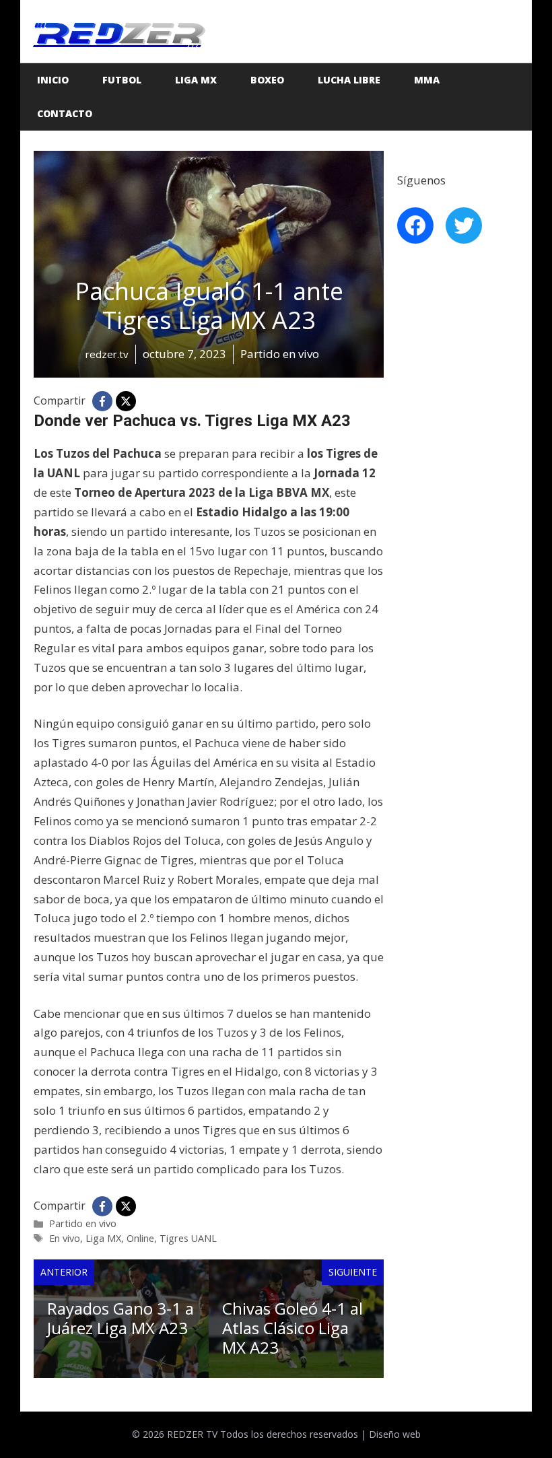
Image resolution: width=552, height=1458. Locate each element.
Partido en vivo (82, 1223)
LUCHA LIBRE (349, 79)
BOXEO (267, 79)
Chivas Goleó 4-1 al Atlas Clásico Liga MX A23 (292, 1327)
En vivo (64, 1238)
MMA (427, 79)
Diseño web (395, 1434)
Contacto (64, 113)
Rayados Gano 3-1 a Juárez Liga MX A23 (120, 1318)
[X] (126, 401)
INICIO (53, 79)
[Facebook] (102, 401)
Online (140, 1238)
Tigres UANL (188, 1238)
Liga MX (196, 79)
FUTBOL (121, 79)
